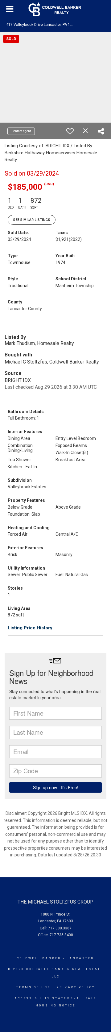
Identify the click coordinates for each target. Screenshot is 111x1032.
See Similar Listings (31, 220)
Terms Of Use (33, 987)
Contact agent (21, 131)
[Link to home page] (55, 9)
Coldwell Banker (39, 958)
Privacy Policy (75, 987)
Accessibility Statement (47, 998)
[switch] (70, 131)
